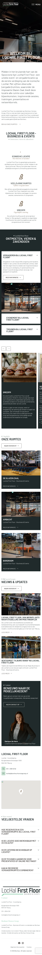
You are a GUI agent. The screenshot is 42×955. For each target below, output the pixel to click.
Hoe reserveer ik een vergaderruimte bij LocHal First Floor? (18, 831)
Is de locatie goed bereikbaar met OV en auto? (18, 841)
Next (8, 349)
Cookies (29, 947)
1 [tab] (19, 514)
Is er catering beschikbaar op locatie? (16, 850)
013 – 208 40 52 (5, 911)
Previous (3, 349)
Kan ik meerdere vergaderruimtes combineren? (17, 869)
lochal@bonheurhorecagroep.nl (17, 773)
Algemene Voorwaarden (17, 947)
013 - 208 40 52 (11, 769)
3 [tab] (22, 514)
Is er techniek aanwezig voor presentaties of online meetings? (18, 860)
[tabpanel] (21, 463)
